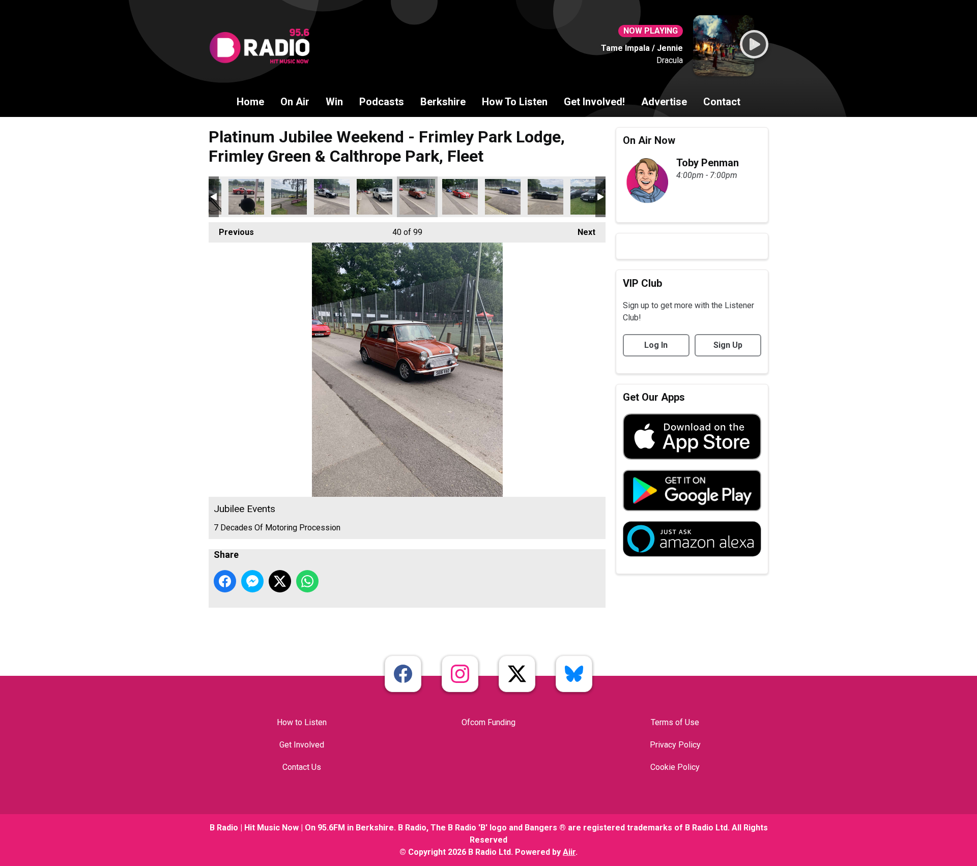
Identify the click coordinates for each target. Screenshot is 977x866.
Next (581, 232)
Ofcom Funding (488, 722)
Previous (231, 232)
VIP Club (642, 283)
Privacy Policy (675, 745)
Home (250, 102)
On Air (294, 102)
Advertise (664, 102)
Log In (656, 345)
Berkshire (443, 102)
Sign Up (727, 345)
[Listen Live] (754, 44)
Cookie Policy (675, 767)
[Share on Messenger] (252, 581)
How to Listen (302, 722)
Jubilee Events (246, 197)
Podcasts (381, 102)
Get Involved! (594, 102)
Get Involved (301, 745)
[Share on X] (280, 581)
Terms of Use (675, 722)
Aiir (569, 852)
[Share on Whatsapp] (307, 581)
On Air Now (649, 140)
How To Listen (515, 102)
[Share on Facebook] (225, 581)
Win (334, 102)
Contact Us (301, 767)
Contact (721, 102)
